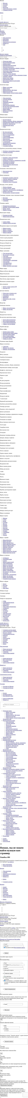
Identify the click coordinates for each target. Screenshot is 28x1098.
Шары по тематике (8, 231)
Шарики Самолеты (8, 547)
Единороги (6, 296)
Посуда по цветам (7, 140)
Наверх (2, 925)
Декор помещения (7, 72)
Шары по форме (7, 232)
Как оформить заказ (8, 696)
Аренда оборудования (8, 653)
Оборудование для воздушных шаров (12, 93)
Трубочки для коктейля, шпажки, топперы (14, 68)
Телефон (6, 964)
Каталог (2, 868)
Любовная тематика (8, 102)
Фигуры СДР (6, 288)
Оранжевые (6, 529)
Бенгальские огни (7, 171)
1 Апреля (5, 617)
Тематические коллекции (9, 42)
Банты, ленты (6, 208)
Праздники (6, 39)
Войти (1, 12)
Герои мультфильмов (8, 137)
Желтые (5, 524)
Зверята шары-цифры (8, 331)
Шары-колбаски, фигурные (10, 90)
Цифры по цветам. (7, 338)
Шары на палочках (8, 110)
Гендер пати (6, 620)
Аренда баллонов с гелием (10, 8)
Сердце (5, 586)
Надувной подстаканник (9, 143)
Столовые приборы (8, 146)
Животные (5, 297)
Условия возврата (7, 694)
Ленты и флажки (7, 187)
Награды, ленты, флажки (9, 73)
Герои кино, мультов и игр (10, 293)
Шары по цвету (7, 228)
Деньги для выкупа (8, 159)
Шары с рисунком (7, 87)
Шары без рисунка (7, 91)
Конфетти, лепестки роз (9, 124)
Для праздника (7, 259)
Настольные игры (7, 199)
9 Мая (4, 601)
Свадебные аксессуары (9, 69)
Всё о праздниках (7, 650)
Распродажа (6, 82)
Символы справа (8, 973)
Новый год (6, 43)
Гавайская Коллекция (8, 602)
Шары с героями (7, 229)
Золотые (5, 526)
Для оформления (7, 263)
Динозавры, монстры (8, 294)
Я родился (5, 112)
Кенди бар (5, 101)
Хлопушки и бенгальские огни (11, 71)
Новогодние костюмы (8, 216)
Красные (5, 528)
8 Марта (5, 609)
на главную (11, 862)
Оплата (5, 6)
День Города (6, 604)
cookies (13, 927)
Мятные (5, 518)
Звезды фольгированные (9, 319)
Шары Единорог (7, 548)
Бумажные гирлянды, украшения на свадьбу (14, 160)
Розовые (5, 531)
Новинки (5, 635)
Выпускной (6, 616)
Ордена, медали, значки (9, 188)
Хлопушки (6, 172)
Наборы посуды (7, 144)
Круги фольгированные (9, 321)
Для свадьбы (6, 261)
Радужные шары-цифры (9, 337)
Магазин (5, 3)
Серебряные (6, 532)
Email (5, 944)
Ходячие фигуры (7, 107)
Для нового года (7, 264)
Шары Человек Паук (8, 543)
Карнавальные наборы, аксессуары (12, 122)
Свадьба (5, 612)
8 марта (5, 560)
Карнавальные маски (8, 125)
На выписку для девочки (9, 571)
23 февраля (6, 558)
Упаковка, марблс (7, 76)
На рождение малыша (8, 254)
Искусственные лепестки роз (10, 164)
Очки (4, 126)
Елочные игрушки (7, 215)
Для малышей (6, 136)
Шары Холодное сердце (9, 552)
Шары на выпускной (8, 562)
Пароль (6, 946)
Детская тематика (7, 99)
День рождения (7, 37)
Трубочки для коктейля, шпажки (11, 151)
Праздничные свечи (8, 79)
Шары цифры (6, 109)
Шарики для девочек (8, 348)
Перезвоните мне (4, 624)
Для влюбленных (7, 257)
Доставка (5, 4)
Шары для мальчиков (8, 567)
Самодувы (5, 346)
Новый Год (6, 605)
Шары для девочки (8, 566)
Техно (4, 300)
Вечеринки (6, 40)
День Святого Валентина (9, 606)
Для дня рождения (7, 253)
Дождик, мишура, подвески (10, 179)
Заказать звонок (4, 25)
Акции (4, 637)
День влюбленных (7, 563)
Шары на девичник (8, 565)
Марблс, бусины (7, 210)
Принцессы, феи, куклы (9, 299)
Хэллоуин (5, 573)
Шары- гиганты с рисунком (10, 266)
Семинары (5, 651)
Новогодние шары (7, 569)
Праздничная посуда (8, 67)
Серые (4, 519)
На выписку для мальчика (9, 574)
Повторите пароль (9, 970)
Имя (5, 963)
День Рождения (7, 613)
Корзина (2, 884)
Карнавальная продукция (9, 65)
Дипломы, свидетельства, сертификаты (13, 190)
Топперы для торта (8, 152)
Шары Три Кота (7, 541)
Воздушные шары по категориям (11, 80)
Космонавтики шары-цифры (10, 333)
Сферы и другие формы (9, 324)
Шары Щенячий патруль (9, 544)
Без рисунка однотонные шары (11, 106)
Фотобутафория (7, 119)
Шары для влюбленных (9, 308)
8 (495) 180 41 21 (4, 22)
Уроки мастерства (7, 649)
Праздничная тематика (9, 105)
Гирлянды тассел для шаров (10, 182)
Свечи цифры (6, 221)
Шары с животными (8, 570)
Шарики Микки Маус (8, 545)
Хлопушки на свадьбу (8, 163)
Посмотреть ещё (7, 719)
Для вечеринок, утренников (10, 260)
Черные (5, 535)
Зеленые (5, 525)
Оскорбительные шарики (9, 578)
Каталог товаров (7, 632)
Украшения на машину (9, 161)
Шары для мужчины (8, 577)
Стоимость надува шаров (9, 630)
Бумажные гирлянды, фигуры (10, 177)
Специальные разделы (8, 634)
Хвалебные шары (7, 559)
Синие (4, 533)
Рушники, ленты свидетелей (10, 157)
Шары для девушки (8, 576)
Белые (4, 521)
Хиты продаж (6, 638)
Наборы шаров (7, 64)
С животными (6, 141)
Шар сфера (6, 588)
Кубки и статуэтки (7, 191)
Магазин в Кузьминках (6, 902)
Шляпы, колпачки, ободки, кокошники (13, 121)
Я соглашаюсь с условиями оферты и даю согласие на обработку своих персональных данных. (15, 982)
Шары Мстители (7, 540)
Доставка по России (8, 688)
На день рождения (7, 132)
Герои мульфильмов (8, 698)
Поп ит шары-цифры (8, 336)
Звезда (4, 584)
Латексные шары (7, 61)
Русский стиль (6, 615)
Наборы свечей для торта (9, 223)
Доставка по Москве (8, 686)
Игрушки (5, 198)
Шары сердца (6, 88)
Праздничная (6, 139)
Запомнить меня (9, 947)
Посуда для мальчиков (8, 134)
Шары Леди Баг (7, 550)
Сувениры (5, 200)
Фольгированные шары (9, 62)
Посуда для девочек (8, 133)
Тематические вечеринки (9, 874)
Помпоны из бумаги (8, 180)
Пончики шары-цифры (9, 334)
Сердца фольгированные (9, 322)
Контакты (5, 7)
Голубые (5, 522)
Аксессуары (6, 166)
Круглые (5, 585)
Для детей (5, 256)
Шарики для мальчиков (9, 349)
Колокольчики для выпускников (11, 192)
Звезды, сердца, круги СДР (10, 286)
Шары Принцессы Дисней (10, 551)
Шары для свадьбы (8, 309)
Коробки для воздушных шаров (11, 207)
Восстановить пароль (19, 947)
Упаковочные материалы (9, 206)
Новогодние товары (8, 78)
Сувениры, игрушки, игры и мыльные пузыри (15, 75)
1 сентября (5, 619)
